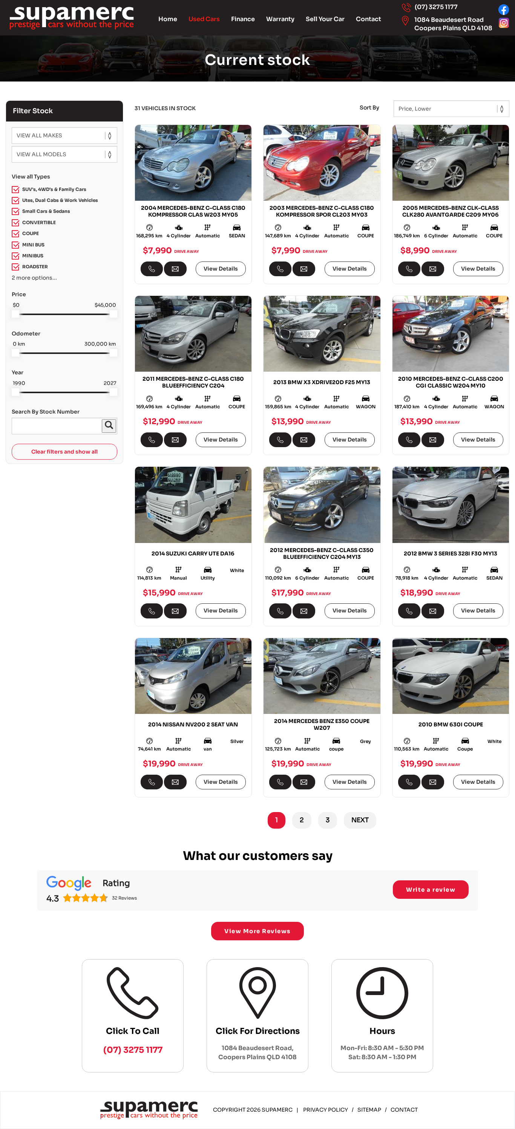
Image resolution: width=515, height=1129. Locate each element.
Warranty (280, 19)
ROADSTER (35, 266)
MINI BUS (33, 245)
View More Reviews (257, 931)
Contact (368, 19)
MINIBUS (32, 255)
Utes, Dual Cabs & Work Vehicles (60, 200)
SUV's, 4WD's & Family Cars (54, 189)
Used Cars (204, 19)
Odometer (26, 333)
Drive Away (186, 251)
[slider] (15, 314)
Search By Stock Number (46, 411)
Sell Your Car (325, 19)
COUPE (30, 233)
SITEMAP (369, 1109)
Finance (243, 19)
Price (19, 294)
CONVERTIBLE (39, 222)
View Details (221, 268)
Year (17, 372)
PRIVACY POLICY (325, 1109)
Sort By (369, 107)
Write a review (430, 889)
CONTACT (404, 1109)
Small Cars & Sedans (46, 211)
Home (167, 19)
